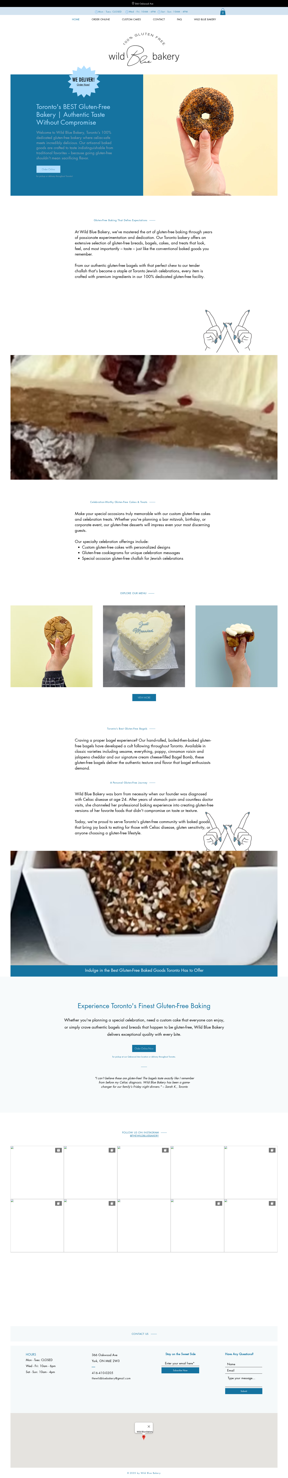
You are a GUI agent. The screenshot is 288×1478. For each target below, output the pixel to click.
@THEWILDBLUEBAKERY (144, 1135)
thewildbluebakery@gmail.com (111, 1378)
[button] (223, 11)
